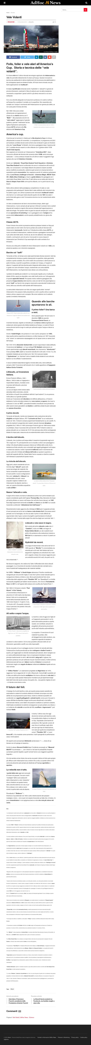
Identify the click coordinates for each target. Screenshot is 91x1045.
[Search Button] (85, 10)
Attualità (13, 12)
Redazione (11, 22)
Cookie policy (83, 1037)
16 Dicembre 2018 (22, 22)
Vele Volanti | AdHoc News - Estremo (23, 1017)
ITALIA (12, 989)
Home (7, 12)
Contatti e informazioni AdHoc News (47, 1037)
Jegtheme (6, 1039)
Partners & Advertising (63, 1037)
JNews (9, 1037)
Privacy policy (75, 1037)
